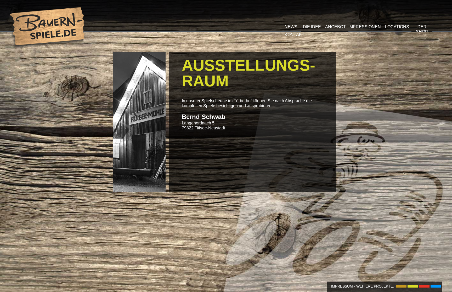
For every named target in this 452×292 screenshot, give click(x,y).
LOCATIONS (397, 27)
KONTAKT (294, 34)
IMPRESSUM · (343, 286)
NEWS (291, 27)
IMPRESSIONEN (364, 27)
